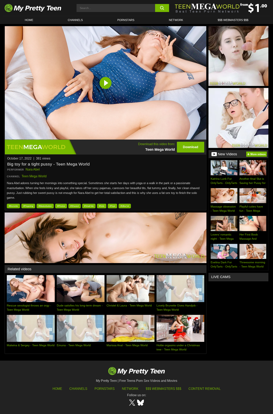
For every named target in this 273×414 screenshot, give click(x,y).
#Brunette (13, 206)
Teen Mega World (34, 176)
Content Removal (204, 388)
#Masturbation (45, 206)
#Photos (61, 206)
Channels (78, 388)
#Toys (112, 206)
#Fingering (28, 206)
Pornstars (125, 20)
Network (176, 20)
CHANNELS (75, 20)
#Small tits (89, 206)
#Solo (101, 206)
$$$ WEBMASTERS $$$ (233, 20)
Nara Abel (33, 169)
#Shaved (74, 206)
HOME (29, 20)
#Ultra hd (125, 206)
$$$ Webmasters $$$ (163, 388)
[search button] (162, 8)
